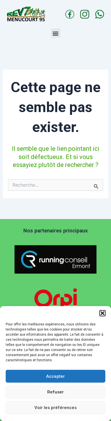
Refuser (55, 392)
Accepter (55, 376)
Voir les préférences (55, 407)
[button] (102, 313)
